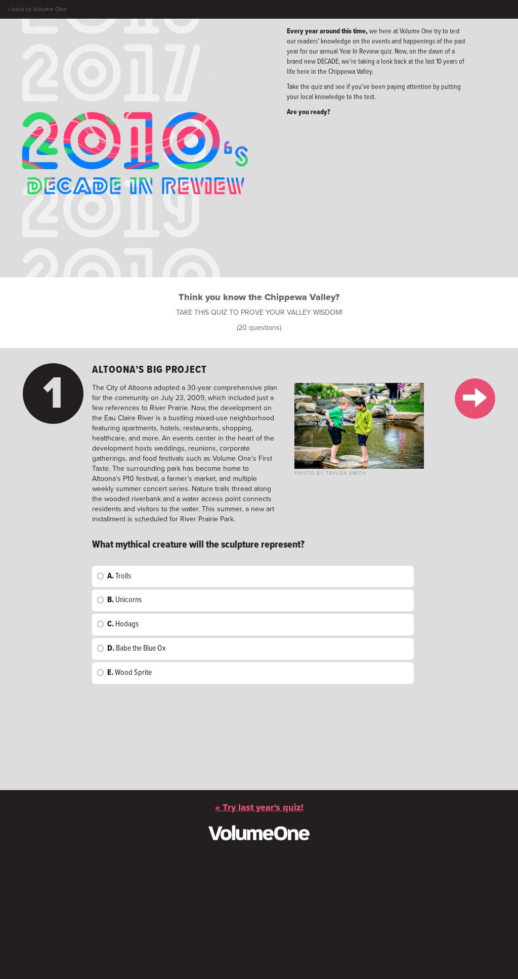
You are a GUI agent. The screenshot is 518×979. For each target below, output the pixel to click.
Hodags (123, 624)
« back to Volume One (37, 9)
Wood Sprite (129, 672)
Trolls (119, 576)
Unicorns (124, 600)
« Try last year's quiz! (259, 807)
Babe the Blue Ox (136, 648)
